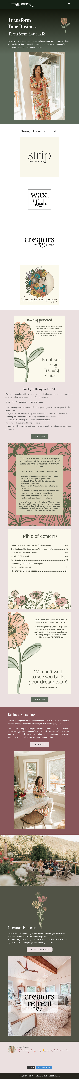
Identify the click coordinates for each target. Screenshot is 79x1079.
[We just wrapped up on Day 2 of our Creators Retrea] (63, 1060)
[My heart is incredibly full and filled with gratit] (31, 1060)
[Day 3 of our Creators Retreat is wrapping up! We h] (47, 1060)
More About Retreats (39, 949)
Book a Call (40, 744)
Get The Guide (39, 436)
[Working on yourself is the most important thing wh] (15, 1060)
